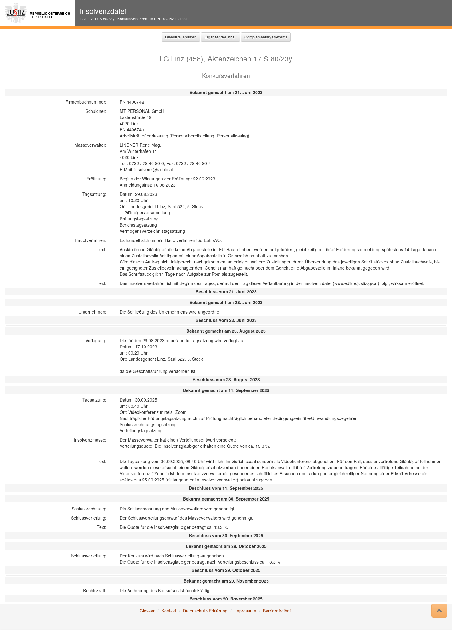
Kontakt (168, 611)
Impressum (245, 611)
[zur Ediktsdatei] (37, 13)
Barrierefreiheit (277, 611)
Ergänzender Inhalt (220, 36)
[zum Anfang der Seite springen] (439, 611)
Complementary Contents (265, 36)
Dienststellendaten (180, 36)
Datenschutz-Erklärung (205, 611)
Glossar (147, 611)
